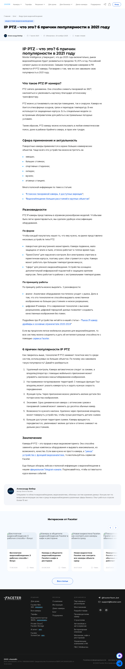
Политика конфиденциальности (94, 660)
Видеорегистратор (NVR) (39, 619)
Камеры (16, 4)
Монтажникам (80, 607)
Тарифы (28, 4)
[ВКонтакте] (106, 610)
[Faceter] (7, 4)
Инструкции (57, 605)
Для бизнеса (65, 4)
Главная (7, 16)
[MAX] (119, 656)
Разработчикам (80, 611)
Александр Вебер (15, 36)
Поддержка (96, 4)
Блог (14, 16)
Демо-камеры (81, 4)
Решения (39, 4)
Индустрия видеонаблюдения (30, 16)
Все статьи (62, 581)
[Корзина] (109, 4)
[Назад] (110, 527)
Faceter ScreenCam (37, 634)
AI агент (36, 629)
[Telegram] (105, 4)
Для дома (52, 4)
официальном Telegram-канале (46, 469)
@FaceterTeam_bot (110, 598)
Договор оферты (114, 660)
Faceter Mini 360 (36, 606)
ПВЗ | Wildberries (81, 647)
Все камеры (36, 611)
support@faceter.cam (111, 602)
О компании (57, 601)
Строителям (79, 620)
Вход (117, 4)
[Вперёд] (116, 527)
